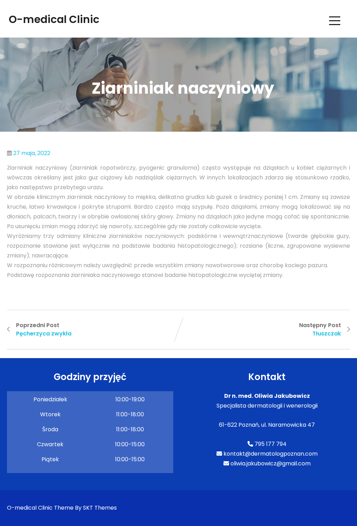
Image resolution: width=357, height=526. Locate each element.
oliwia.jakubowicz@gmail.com (270, 463)
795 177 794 (270, 444)
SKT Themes (100, 508)
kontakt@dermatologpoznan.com (270, 454)
